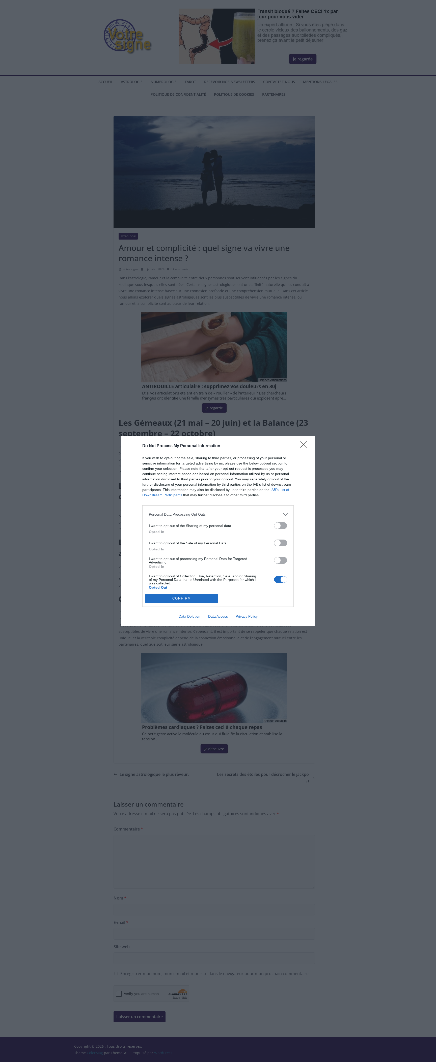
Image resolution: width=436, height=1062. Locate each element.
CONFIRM (181, 598)
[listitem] (218, 514)
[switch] (280, 525)
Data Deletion (189, 616)
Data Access (218, 616)
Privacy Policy (247, 616)
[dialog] (218, 531)
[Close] (305, 446)
